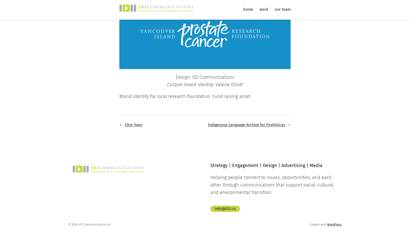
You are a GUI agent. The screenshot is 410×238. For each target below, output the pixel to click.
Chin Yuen (133, 125)
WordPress (334, 224)
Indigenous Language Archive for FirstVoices (246, 125)
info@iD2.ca (225, 208)
